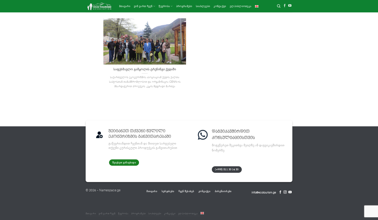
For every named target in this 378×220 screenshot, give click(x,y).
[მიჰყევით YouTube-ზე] (289, 6)
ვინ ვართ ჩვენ (143, 6)
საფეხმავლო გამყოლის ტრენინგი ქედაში (144, 69)
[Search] (278, 6)
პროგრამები (184, 6)
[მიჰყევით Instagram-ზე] (285, 192)
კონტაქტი (220, 6)
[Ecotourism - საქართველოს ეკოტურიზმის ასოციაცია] (99, 6)
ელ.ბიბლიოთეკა (241, 6)
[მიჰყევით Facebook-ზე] (284, 6)
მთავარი (124, 6)
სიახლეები (203, 6)
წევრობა (164, 6)
